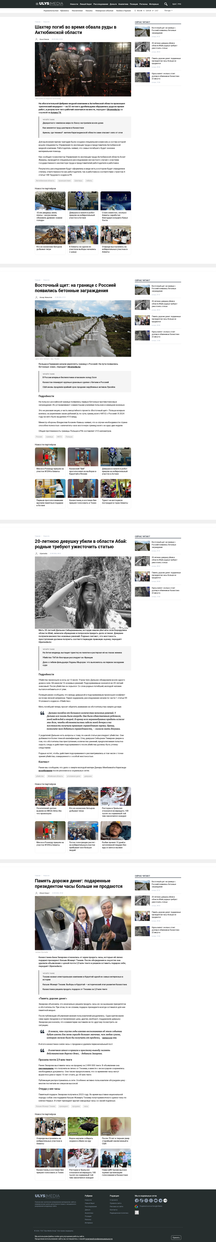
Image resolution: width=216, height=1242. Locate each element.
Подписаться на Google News (151, 1206)
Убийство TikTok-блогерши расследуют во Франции (68, 657)
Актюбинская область (45, 181)
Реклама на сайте (116, 1206)
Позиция (134, 4)
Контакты (114, 1210)
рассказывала (46, 1068)
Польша (69, 437)
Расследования (101, 4)
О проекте (114, 1200)
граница (49, 437)
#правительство (51, 11)
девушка (88, 776)
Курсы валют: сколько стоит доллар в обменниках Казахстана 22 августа (165, 76)
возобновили (45, 770)
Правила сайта (115, 1203)
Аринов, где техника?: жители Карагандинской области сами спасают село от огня (83, 132)
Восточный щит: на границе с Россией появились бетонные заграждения (164, 30)
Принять (176, 1238)
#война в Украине (123, 11)
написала (107, 1037)
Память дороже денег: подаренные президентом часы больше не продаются (166, 61)
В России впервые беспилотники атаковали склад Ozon (70, 377)
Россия (39, 437)
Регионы (144, 4)
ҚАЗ (174, 4)
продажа (76, 1106)
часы (86, 1106)
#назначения (77, 11)
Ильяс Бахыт (45, 893)
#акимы (89, 11)
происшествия (64, 181)
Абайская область (55, 776)
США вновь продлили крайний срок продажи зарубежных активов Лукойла (79, 387)
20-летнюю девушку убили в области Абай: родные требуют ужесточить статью (164, 45)
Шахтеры (78, 181)
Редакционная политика (119, 1213)
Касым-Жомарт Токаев (45, 1106)
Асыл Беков (44, 39)
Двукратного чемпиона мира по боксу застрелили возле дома (73, 123)
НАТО (59, 437)
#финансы (64, 11)
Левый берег (86, 4)
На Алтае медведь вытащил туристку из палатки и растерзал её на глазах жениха (82, 652)
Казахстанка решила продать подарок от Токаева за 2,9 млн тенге (75, 989)
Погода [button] (167, 11)
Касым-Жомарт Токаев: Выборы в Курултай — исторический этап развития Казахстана (85, 984)
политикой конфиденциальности (98, 1239)
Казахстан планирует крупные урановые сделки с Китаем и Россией (76, 382)
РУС (179, 4)
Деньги (113, 4)
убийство (40, 776)
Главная (37, 22)
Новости (74, 4)
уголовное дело (73, 776)
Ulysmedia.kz (113, 109)
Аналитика (123, 4)
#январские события (104, 11)
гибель (89, 181)
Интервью (154, 4)
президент (63, 1106)
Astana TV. (56, 112)
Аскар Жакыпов (46, 297)
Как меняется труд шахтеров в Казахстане (63, 128)
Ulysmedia (43, 553)
